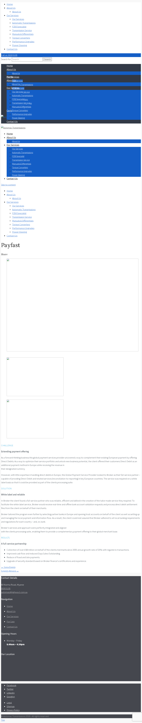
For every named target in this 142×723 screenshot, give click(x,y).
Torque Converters (21, 37)
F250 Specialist (19, 26)
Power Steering (19, 45)
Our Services (12, 15)
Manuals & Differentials (22, 34)
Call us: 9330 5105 (9, 55)
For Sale (11, 621)
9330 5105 (5, 588)
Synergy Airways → (10, 570)
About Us (11, 7)
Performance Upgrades (23, 41)
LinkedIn (11, 692)
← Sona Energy (8, 567)
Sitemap (11, 706)
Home (10, 4)
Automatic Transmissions (24, 22)
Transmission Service (22, 30)
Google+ (11, 696)
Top (3, 719)
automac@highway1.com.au (14, 592)
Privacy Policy (13, 710)
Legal (9, 702)
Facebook (11, 685)
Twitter (10, 689)
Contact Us (12, 49)
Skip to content (8, 184)
